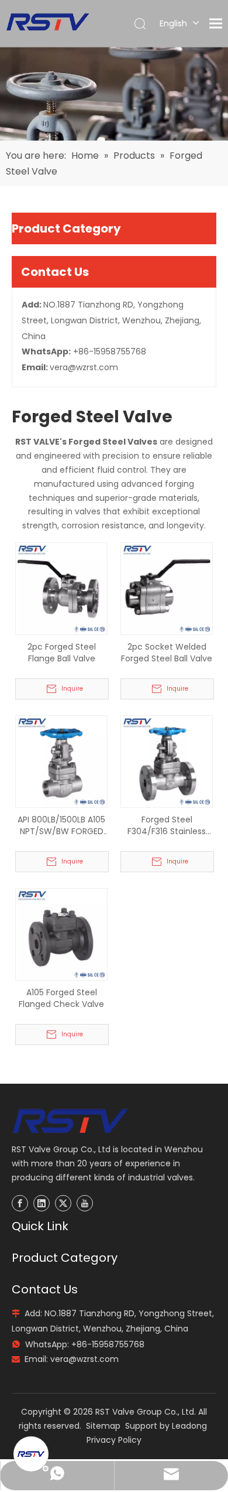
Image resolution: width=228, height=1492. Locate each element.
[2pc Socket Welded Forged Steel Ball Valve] (166, 588)
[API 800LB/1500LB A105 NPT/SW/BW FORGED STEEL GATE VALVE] (61, 761)
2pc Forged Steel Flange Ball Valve (61, 652)
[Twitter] (63, 1203)
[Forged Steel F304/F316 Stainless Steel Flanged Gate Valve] (166, 761)
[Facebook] (20, 1203)
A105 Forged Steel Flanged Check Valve (61, 998)
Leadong (189, 1426)
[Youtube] (85, 1203)
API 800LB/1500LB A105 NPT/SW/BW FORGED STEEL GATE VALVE (61, 825)
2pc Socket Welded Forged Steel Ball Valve (166, 652)
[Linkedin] (41, 1203)
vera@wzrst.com (84, 367)
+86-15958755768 (109, 351)
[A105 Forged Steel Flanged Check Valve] (61, 934)
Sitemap (103, 1426)
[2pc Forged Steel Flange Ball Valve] (61, 588)
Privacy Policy (114, 1440)
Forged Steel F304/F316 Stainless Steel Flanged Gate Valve (166, 825)
